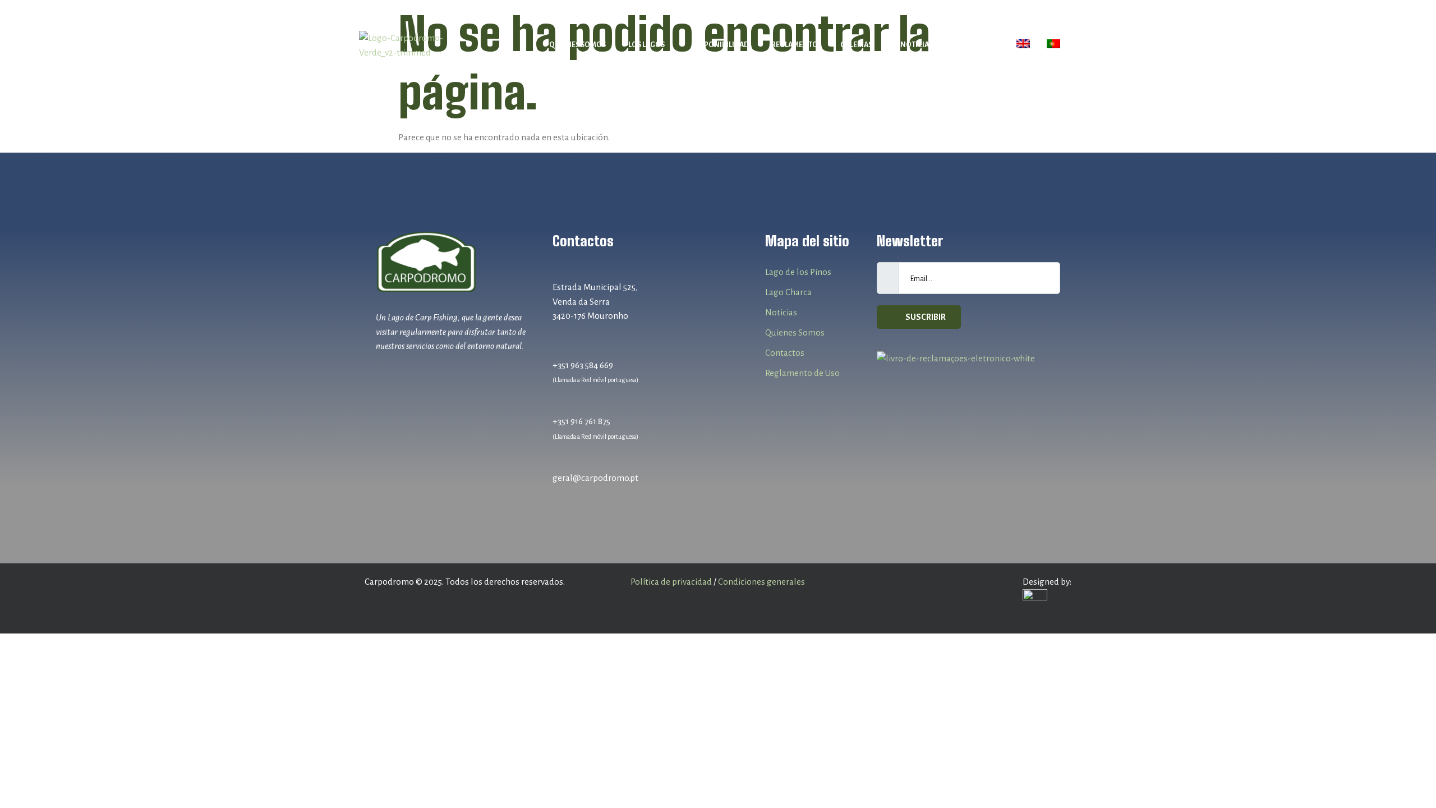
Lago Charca (788, 292)
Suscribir (925, 317)
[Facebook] (386, 372)
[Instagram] (407, 372)
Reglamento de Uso (802, 373)
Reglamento (794, 45)
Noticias (916, 45)
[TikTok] (450, 372)
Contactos (976, 45)
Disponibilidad (721, 45)
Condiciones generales (761, 581)
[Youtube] (428, 372)
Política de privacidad (671, 581)
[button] (649, 45)
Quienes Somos (577, 45)
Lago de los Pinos (798, 272)
